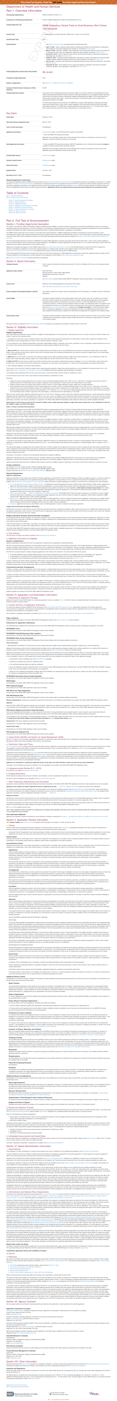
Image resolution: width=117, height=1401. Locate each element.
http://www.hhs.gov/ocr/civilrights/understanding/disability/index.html (39, 1221)
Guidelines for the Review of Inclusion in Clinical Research (88, 1035)
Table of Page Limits (63, 620)
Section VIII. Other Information (17, 212)
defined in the (33, 470)
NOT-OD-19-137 (98, 59)
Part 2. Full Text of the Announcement (17, 197)
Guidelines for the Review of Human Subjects (43, 1026)
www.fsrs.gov (52, 1281)
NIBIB (79, 20)
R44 (44, 34)
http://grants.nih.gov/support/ (26, 1326)
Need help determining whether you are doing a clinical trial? (60, 286)
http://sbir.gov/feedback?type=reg (26, 1333)
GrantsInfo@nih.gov (16, 1318)
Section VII (53, 793)
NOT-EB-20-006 (90, 49)
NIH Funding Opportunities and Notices (17, 1387)
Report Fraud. (85, 1248)
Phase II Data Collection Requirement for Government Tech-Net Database (31, 1272)
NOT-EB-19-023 (66, 56)
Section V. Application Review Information (21, 207)
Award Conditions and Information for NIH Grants (79, 1163)
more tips (11, 807)
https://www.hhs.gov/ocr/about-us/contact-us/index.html (48, 1222)
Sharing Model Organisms (21, 1095)
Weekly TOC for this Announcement (16, 1385)
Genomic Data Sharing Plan (42, 1095)
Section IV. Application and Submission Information (23, 205)
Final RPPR (13, 1265)
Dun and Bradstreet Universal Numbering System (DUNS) (26, 484)
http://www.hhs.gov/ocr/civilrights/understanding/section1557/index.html (81, 1217)
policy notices (26, 1364)
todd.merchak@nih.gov (17, 1343)
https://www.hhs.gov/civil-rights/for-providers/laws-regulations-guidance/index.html (29, 1219)
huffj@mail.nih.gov (15, 1358)
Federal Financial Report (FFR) (19, 1270)
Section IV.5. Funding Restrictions (53, 1158)
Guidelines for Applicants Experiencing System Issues (81, 791)
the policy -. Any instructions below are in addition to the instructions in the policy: (84, 816)
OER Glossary (49, 279)
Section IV (75, 185)
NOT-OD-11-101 (77, 558)
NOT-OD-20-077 (100, 52)
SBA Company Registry (16, 493)
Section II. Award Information (17, 202)
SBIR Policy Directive (58, 650)
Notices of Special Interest (56, 44)
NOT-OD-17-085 (53, 1265)
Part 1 (62, 600)
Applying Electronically (77, 789)
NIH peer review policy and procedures (17, 1111)
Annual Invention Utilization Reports (20, 1269)
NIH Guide (57, 2)
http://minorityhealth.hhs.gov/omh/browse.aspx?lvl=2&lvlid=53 (24, 1228)
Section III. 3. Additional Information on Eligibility (59, 83)
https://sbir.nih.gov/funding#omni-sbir (72, 255)
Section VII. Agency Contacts (17, 211)
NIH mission (65, 827)
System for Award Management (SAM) (21, 488)
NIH (60, 15)
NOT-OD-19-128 (51, 63)
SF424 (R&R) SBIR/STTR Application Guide (59, 182)
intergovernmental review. (31, 770)
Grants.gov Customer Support (15, 1310)
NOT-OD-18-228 (81, 66)
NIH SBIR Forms (41, 659)
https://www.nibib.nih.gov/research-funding (57, 247)
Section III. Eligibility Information (18, 204)
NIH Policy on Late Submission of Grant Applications (29, 481)
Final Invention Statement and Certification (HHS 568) (25, 1267)
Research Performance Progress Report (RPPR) (55, 1261)
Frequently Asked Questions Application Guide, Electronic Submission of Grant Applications (67, 613)
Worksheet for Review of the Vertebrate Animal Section (74, 1047)
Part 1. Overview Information (14, 196)
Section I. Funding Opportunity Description (21, 200)
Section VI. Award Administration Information (21, 209)
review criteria (43, 1111)
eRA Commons (14, 498)
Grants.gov (13, 504)
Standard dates (47, 132)
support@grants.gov (16, 1314)
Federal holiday (83, 748)
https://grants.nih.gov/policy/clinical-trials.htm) (20, 250)
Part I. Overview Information (14, 746)
